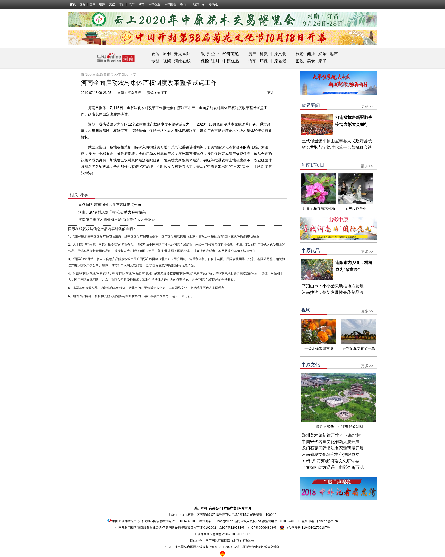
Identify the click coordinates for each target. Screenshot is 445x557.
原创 (167, 54)
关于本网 (200, 508)
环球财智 (170, 4)
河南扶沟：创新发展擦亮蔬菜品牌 (333, 292)
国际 (83, 4)
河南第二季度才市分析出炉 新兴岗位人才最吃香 (116, 220)
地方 (196, 4)
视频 (102, 4)
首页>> (86, 74)
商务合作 (215, 508)
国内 (92, 4)
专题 (155, 61)
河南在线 (182, 61)
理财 (215, 61)
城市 (141, 4)
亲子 (322, 61)
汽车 (132, 4)
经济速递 (230, 54)
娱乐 (322, 54)
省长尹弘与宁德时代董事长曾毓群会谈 (337, 147)
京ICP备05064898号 (261, 527)
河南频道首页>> (105, 74)
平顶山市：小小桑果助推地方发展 (333, 286)
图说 (300, 61)
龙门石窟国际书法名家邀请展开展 (333, 448)
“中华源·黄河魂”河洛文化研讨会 (330, 461)
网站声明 (244, 508)
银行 (205, 54)
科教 (264, 54)
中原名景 (278, 61)
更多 (270, 93)
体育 (122, 4)
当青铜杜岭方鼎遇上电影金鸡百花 (333, 467)
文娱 (112, 4)
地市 (334, 54)
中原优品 (230, 61)
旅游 (300, 54)
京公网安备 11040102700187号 (307, 527)
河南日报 (134, 93)
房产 (252, 54)
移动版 (213, 4)
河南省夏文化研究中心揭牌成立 (331, 454)
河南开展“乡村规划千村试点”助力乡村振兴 (112, 212)
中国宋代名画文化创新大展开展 (331, 441)
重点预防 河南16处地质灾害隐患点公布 (109, 205)
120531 (235, 527)
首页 (73, 4)
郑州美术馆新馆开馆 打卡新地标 (331, 435)
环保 (264, 61)
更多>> (367, 106)
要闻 (155, 54)
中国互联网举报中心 (126, 521)
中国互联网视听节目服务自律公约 (138, 527)
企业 (215, 54)
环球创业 (154, 4)
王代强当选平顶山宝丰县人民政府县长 (337, 141)
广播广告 (230, 508)
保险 (205, 61)
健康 (311, 54)
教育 (183, 4)
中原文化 (278, 54)
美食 (311, 61)
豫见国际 (182, 54)
